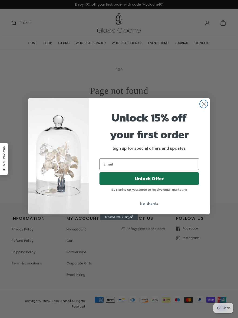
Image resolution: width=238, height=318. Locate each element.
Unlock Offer (149, 178)
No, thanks (149, 203)
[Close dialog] (204, 104)
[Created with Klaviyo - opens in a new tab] (119, 217)
